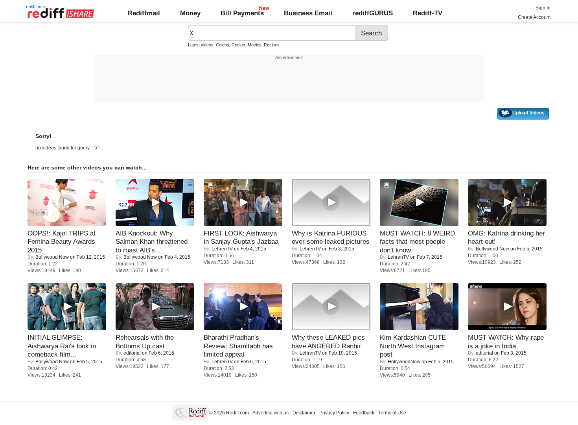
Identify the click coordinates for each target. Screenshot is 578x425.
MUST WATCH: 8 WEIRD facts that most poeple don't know (417, 242)
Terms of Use (392, 413)
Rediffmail (144, 13)
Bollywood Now (52, 257)
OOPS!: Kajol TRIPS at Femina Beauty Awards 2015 (62, 242)
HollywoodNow (404, 361)
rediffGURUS (372, 13)
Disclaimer (304, 413)
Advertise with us (270, 413)
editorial (132, 353)
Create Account (534, 17)
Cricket (238, 44)
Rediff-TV (427, 13)
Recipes (272, 44)
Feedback (363, 413)
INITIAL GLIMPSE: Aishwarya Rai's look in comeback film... (62, 346)
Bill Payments (242, 13)
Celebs (222, 44)
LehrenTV (222, 249)
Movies (254, 44)
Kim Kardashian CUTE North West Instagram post (413, 346)
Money (190, 13)
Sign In (543, 8)
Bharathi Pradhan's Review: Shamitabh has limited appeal (238, 346)
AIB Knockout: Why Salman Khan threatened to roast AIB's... (152, 242)
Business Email (308, 13)
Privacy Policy (334, 413)
